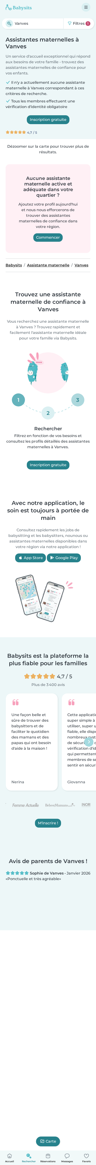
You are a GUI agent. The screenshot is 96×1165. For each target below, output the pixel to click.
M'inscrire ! (48, 823)
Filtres (80, 23)
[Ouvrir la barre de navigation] (86, 7)
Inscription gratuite (48, 119)
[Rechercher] (9, 23)
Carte (51, 1141)
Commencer (48, 237)
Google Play (66, 558)
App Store (33, 558)
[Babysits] (19, 7)
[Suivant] (88, 742)
